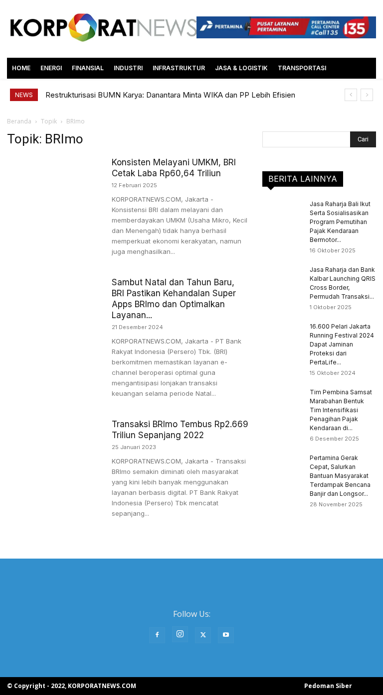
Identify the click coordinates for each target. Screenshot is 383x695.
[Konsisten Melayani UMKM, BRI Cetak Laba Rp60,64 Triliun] (54, 189)
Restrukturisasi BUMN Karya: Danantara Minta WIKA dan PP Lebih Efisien (170, 95)
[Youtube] (226, 635)
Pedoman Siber (328, 686)
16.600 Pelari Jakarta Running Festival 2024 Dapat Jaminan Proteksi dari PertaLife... (342, 344)
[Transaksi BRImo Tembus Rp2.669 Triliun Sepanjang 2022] (54, 451)
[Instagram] (180, 634)
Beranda (19, 121)
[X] (203, 635)
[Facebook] (157, 635)
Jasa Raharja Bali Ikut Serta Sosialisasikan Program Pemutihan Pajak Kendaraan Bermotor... (340, 221)
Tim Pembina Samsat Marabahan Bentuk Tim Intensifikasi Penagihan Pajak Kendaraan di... (341, 410)
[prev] (351, 95)
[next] (367, 95)
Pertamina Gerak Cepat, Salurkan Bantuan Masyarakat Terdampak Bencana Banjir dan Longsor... (340, 475)
